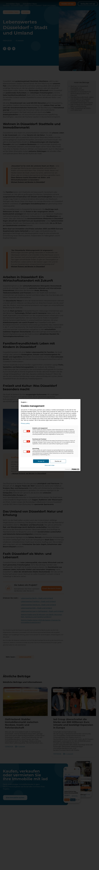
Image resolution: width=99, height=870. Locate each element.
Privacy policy (25, 423)
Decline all (58, 461)
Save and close (49, 465)
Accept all (41, 461)
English (23, 402)
